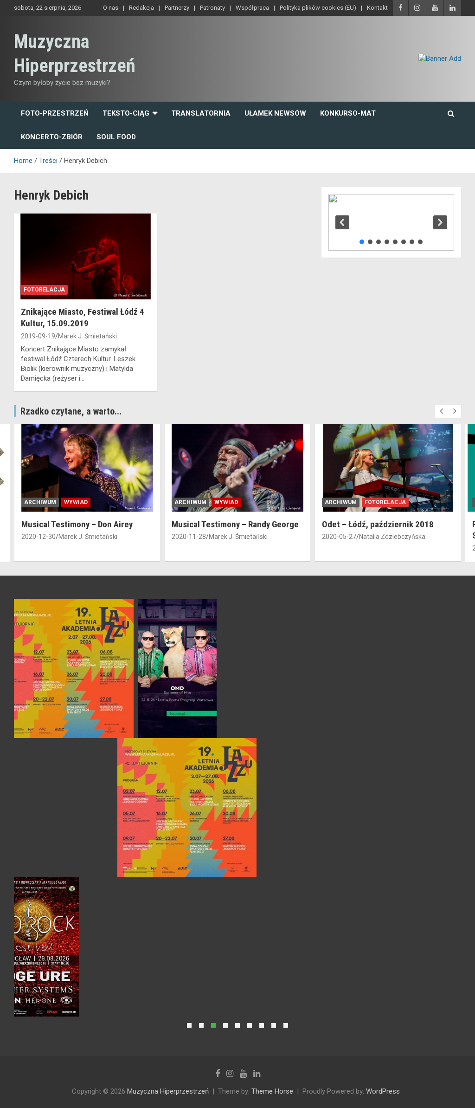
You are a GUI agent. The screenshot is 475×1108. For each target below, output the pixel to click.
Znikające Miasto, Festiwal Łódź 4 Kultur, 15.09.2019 (82, 317)
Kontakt (377, 7)
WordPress (383, 1091)
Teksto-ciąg (126, 113)
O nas (110, 7)
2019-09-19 (38, 336)
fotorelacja (44, 289)
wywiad (76, 502)
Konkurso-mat (348, 113)
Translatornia (201, 113)
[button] (342, 222)
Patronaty (212, 7)
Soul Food (116, 137)
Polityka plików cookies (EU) (318, 7)
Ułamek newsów (275, 113)
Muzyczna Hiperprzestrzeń (168, 1091)
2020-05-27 (339, 536)
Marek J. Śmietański (87, 336)
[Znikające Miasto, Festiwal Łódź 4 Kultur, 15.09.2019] (85, 256)
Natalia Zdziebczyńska (392, 536)
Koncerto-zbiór (52, 137)
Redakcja (141, 7)
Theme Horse (272, 1091)
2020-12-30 (38, 536)
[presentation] (441, 411)
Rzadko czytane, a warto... (71, 411)
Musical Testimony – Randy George (235, 524)
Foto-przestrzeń (55, 113)
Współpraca (252, 7)
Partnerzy (177, 7)
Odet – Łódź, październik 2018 (378, 524)
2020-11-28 (189, 536)
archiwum (40, 502)
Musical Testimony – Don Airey (77, 524)
